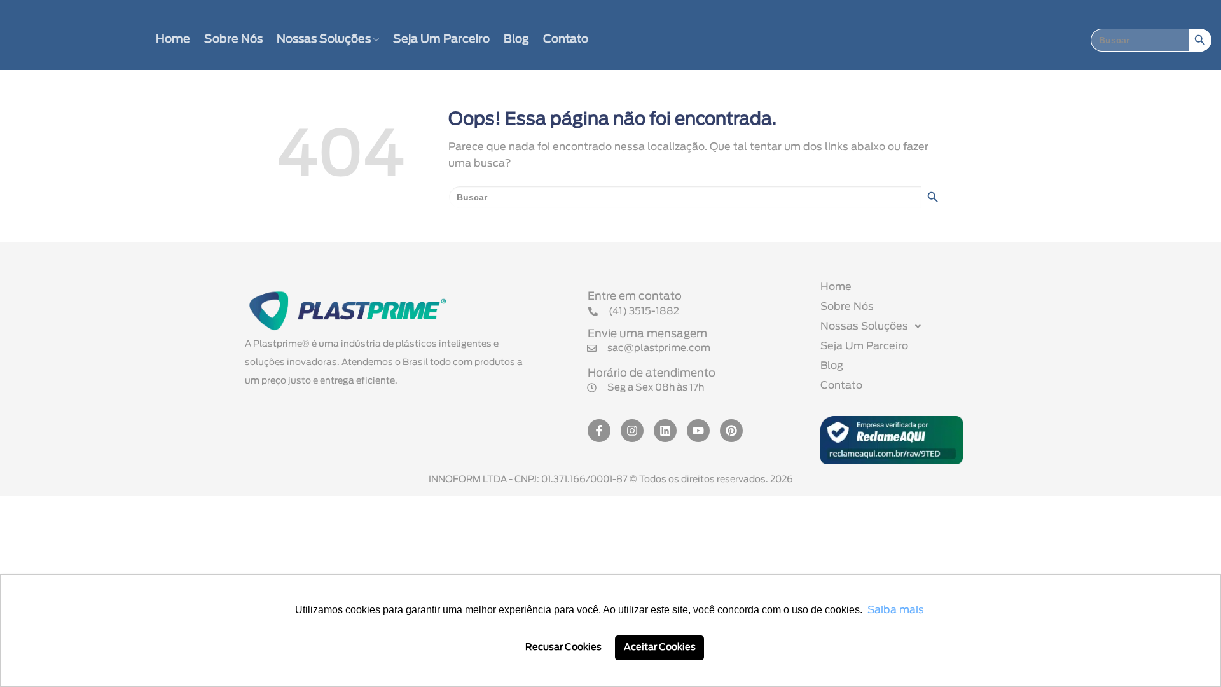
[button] (645, 387)
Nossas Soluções (324, 39)
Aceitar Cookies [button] (660, 647)
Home (173, 39)
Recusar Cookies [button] (563, 647)
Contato (565, 39)
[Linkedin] (665, 430)
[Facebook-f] (599, 430)
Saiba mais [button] (895, 610)
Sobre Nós (233, 39)
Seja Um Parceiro (441, 39)
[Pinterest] (731, 430)
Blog (516, 39)
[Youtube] (698, 430)
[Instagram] (632, 430)
